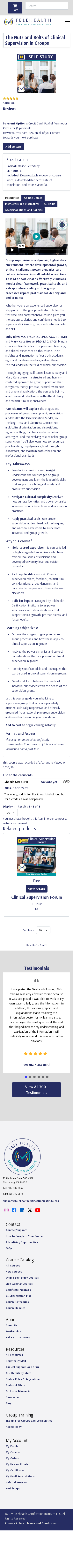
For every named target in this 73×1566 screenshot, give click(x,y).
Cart (15, 10)
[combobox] (46, 6)
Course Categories (17, 1302)
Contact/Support (16, 1230)
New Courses (14, 1271)
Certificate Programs (18, 1289)
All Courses (13, 1265)
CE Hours (49, 204)
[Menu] (67, 21)
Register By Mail (16, 1361)
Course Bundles (15, 1308)
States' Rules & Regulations (23, 1379)
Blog (8, 1403)
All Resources (14, 1355)
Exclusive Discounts (18, 1391)
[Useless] (67, 782)
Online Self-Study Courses (22, 1277)
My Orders (12, 1458)
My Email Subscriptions (20, 1476)
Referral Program (16, 1482)
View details (36, 889)
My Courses (13, 1452)
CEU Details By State (18, 1373)
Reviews (9, 108)
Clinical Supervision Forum (36, 897)
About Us (11, 1325)
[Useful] (64, 782)
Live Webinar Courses (19, 1283)
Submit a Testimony (18, 1337)
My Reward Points (17, 1464)
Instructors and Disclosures (22, 204)
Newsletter (12, 1397)
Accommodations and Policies (24, 210)
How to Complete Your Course (24, 1236)
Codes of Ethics (15, 1385)
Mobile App (13, 1488)
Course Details (33, 197)
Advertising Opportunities (22, 1242)
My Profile (12, 1446)
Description (12, 197)
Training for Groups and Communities (29, 1420)
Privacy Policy (14, 1523)
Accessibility (14, 1426)
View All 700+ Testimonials (36, 1089)
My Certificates (15, 1470)
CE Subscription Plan (19, 1296)
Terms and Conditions (41, 1523)
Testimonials (14, 1331)
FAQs (9, 1248)
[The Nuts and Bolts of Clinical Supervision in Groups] (36, 73)
